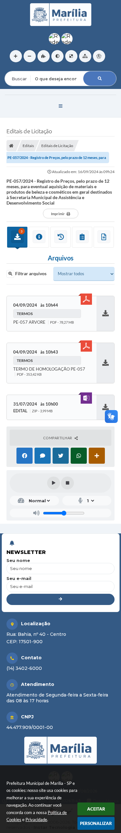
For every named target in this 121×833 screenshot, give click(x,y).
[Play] (53, 483)
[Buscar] (99, 78)
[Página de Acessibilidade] (99, 56)
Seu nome (18, 560)
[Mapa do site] (85, 56)
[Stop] (67, 483)
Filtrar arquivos (30, 273)
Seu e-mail (18, 578)
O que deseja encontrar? (31, 66)
